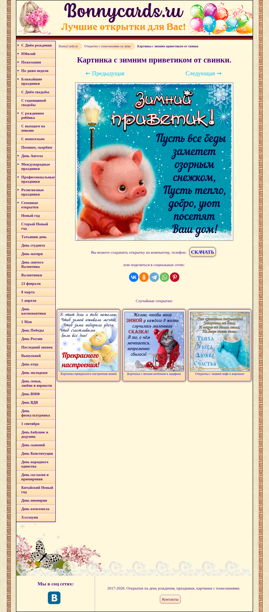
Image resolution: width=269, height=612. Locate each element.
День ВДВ (29, 402)
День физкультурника (35, 413)
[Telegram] (154, 277)
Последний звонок (37, 347)
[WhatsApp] (164, 277)
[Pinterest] (174, 277)
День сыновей (33, 445)
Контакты (170, 599)
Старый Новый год (34, 226)
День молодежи (34, 373)
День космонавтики (33, 311)
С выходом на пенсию (33, 128)
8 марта (28, 292)
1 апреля (28, 300)
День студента (33, 245)
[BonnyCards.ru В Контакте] (54, 598)
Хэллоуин (29, 517)
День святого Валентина (32, 264)
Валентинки (31, 275)
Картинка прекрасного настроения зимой (89, 373)
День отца (29, 364)
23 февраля (31, 283)
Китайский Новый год (37, 489)
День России (31, 339)
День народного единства (34, 464)
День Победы (32, 330)
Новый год (30, 215)
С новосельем (33, 139)
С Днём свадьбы (35, 92)
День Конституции (37, 453)
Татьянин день (34, 237)
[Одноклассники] (144, 277)
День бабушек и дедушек (34, 434)
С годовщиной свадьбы (33, 102)
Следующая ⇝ (204, 73)
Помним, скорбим (36, 147)
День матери (32, 254)
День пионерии (34, 500)
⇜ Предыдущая (104, 73)
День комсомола (35, 509)
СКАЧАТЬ (202, 252)
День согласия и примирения (35, 477)
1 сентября (30, 424)
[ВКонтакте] (133, 277)
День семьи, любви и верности (36, 383)
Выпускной (31, 356)
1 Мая (26, 322)
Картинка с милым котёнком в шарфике (154, 373)
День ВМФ (30, 394)
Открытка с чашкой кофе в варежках (219, 373)
